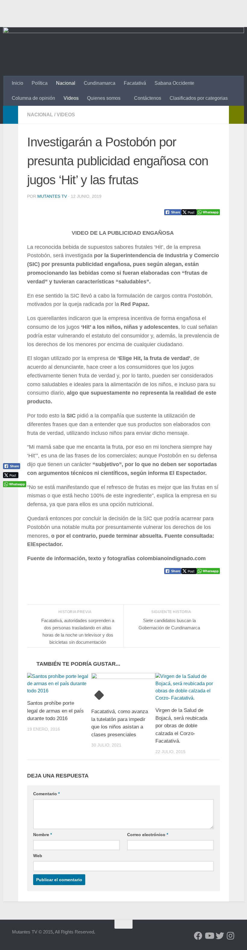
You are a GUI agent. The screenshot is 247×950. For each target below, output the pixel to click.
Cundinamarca (99, 83)
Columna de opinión (33, 98)
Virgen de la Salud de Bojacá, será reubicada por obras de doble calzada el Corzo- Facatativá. (181, 725)
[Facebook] (198, 936)
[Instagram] (231, 936)
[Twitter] (220, 936)
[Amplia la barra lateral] (10, 115)
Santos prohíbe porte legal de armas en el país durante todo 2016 (55, 710)
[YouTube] (209, 936)
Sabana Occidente (174, 83)
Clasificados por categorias (199, 98)
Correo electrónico (147, 834)
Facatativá (135, 83)
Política (40, 83)
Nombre (42, 834)
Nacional (65, 83)
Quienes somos (103, 98)
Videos (71, 98)
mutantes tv (52, 196)
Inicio (17, 83)
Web (37, 855)
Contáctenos (147, 98)
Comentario (46, 793)
